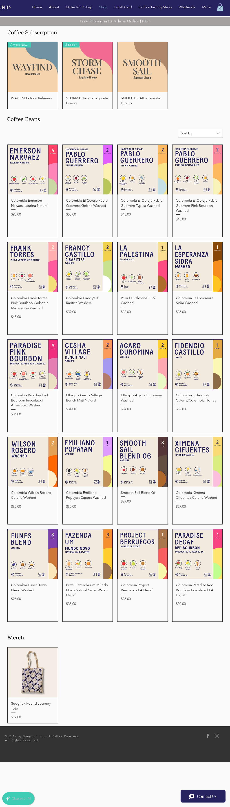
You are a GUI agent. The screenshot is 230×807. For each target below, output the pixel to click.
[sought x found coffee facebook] (208, 736)
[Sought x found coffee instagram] (217, 736)
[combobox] (200, 133)
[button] (220, 7)
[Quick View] (142, 67)
